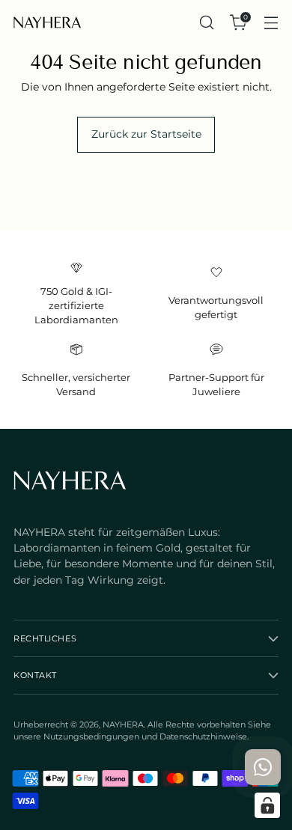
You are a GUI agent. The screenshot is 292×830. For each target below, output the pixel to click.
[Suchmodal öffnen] (206, 22)
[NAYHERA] (47, 22)
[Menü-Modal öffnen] (270, 22)
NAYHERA (123, 724)
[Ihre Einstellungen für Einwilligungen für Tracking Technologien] (267, 805)
